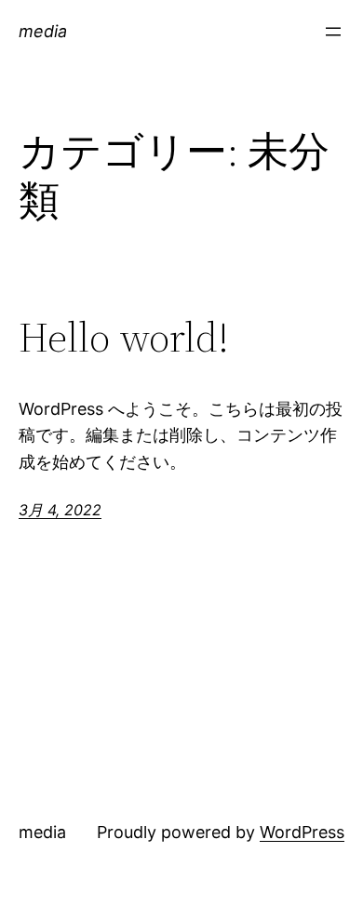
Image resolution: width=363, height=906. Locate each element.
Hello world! (124, 338)
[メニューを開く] (333, 31)
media (43, 31)
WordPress (302, 832)
